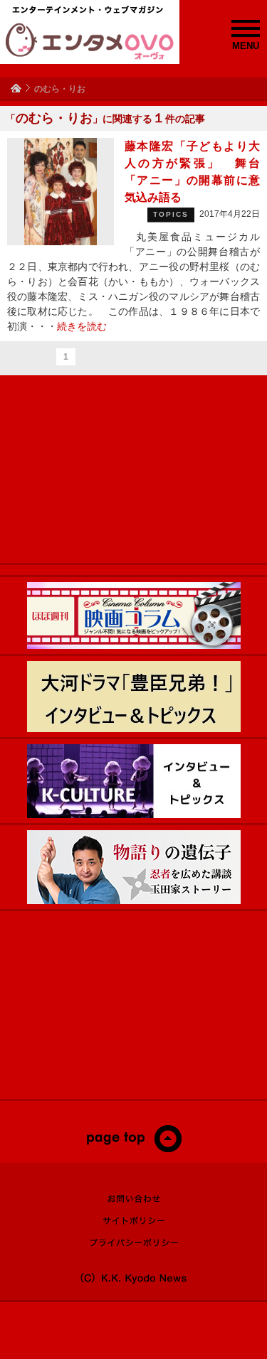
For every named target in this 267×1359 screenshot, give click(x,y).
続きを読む (82, 326)
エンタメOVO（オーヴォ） (89, 41)
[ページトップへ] (133, 1149)
